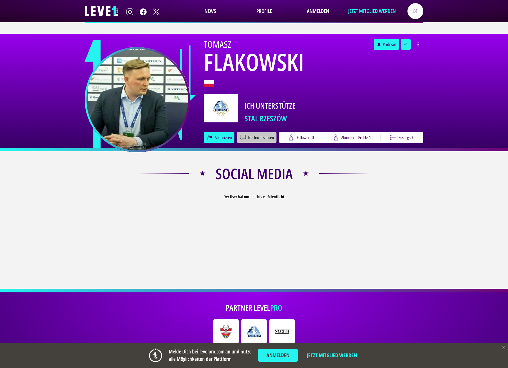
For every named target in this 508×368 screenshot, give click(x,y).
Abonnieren (223, 137)
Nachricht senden (261, 137)
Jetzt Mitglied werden (372, 11)
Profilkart (386, 44)
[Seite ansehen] (137, 99)
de (415, 11)
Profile (264, 11)
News (210, 11)
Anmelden (318, 11)
